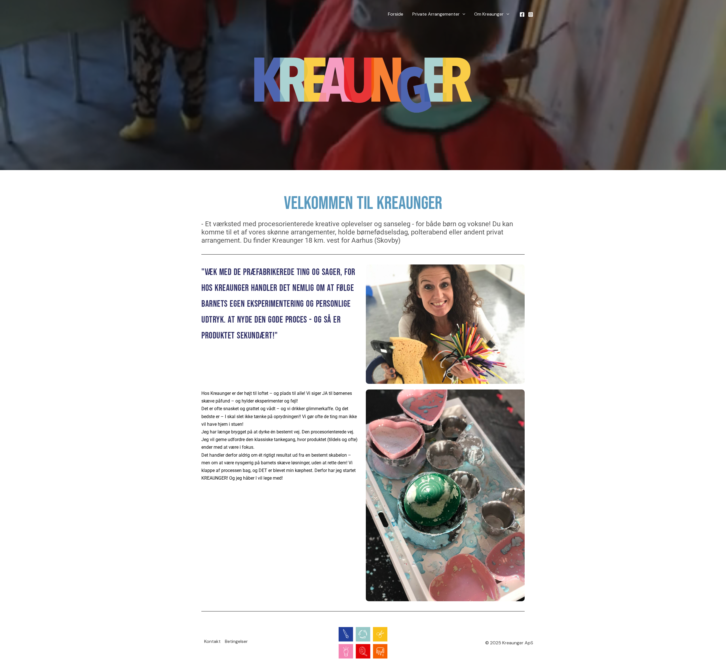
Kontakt (212, 641)
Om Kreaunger (489, 14)
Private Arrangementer (436, 14)
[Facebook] (522, 14)
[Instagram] (530, 14)
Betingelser (236, 641)
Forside (395, 14)
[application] (462, 14)
